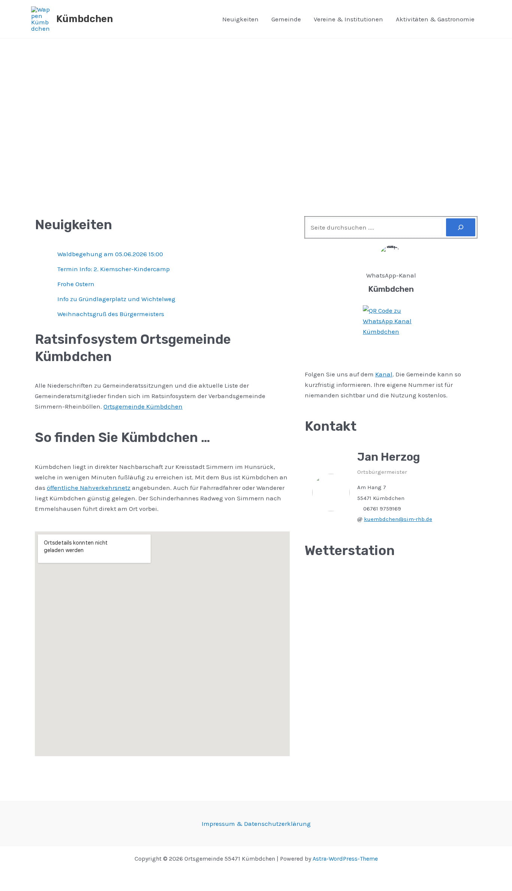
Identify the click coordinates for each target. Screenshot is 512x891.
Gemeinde (286, 19)
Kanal (383, 374)
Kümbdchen (84, 19)
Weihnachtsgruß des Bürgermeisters (110, 314)
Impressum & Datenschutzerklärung (256, 823)
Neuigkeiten (240, 19)
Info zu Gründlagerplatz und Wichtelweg (116, 299)
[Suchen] (460, 227)
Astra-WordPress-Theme (345, 858)
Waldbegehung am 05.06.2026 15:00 (110, 254)
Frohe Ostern (75, 284)
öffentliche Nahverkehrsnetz (88, 487)
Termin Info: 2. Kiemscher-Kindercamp (113, 269)
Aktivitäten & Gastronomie (435, 19)
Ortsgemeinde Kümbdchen (143, 406)
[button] (19, 124)
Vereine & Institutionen (348, 19)
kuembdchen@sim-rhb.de (398, 519)
